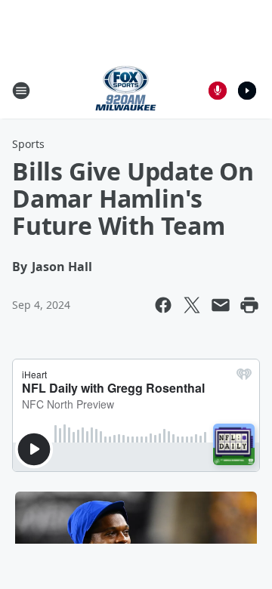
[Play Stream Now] (247, 91)
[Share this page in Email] (220, 305)
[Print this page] (249, 305)
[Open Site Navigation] (21, 91)
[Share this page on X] (191, 305)
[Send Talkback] (218, 91)
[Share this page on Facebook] (163, 305)
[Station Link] (125, 90)
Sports (28, 144)
